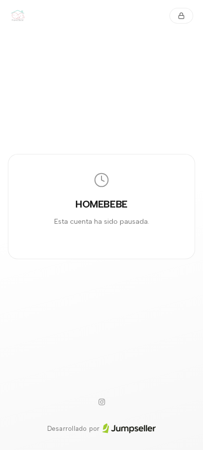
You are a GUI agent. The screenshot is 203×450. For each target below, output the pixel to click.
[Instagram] (101, 402)
